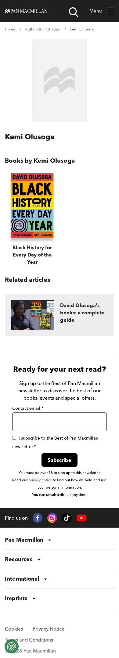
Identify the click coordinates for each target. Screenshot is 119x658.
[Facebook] (37, 518)
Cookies (14, 629)
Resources (18, 559)
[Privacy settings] (12, 646)
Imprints (16, 598)
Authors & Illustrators (42, 29)
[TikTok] (67, 518)
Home (10, 29)
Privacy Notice (48, 629)
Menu (95, 11)
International (22, 578)
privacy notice (40, 480)
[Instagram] (52, 518)
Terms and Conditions (29, 640)
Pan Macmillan (24, 539)
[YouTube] (81, 518)
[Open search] (73, 12)
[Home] (26, 11)
